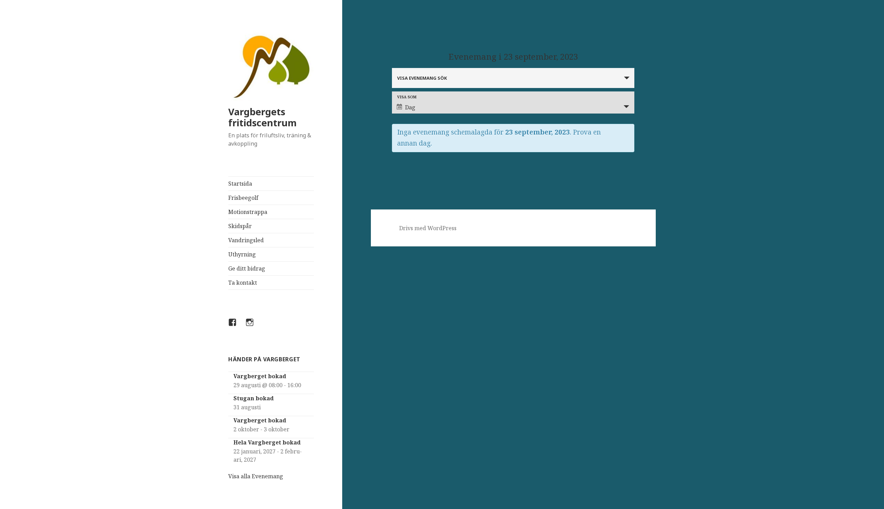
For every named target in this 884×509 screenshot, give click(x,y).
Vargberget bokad (259, 376)
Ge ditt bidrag (246, 268)
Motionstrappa (247, 212)
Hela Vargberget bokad (267, 442)
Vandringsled (246, 240)
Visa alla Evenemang (255, 476)
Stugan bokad (253, 398)
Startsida (240, 183)
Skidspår (240, 226)
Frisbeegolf (243, 198)
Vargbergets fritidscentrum (262, 117)
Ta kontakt (242, 282)
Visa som (406, 97)
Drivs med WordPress (428, 228)
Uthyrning (242, 254)
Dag (410, 107)
